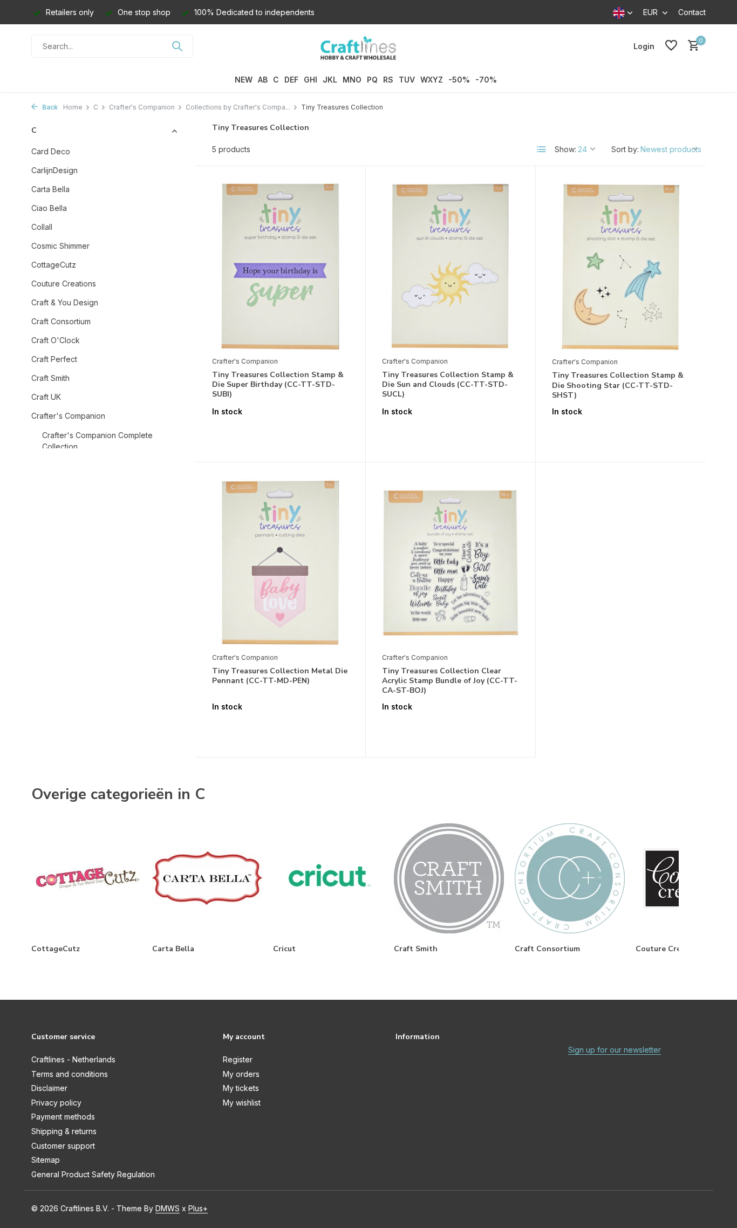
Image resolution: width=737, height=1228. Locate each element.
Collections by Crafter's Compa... (238, 107)
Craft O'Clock (55, 339)
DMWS (167, 1208)
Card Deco (50, 150)
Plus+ (198, 1208)
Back (49, 107)
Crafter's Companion (142, 107)
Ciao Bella (49, 207)
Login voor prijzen (280, 434)
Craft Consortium (61, 320)
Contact (692, 12)
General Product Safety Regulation (93, 1174)
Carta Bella (50, 188)
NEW (244, 79)
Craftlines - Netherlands (73, 1059)
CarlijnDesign (54, 169)
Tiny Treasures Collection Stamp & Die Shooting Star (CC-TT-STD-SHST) (618, 385)
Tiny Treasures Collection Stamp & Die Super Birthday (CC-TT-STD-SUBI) (278, 384)
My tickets (241, 1088)
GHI (310, 79)
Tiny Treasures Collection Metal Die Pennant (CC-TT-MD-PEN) (279, 676)
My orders (241, 1074)
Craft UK (46, 396)
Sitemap (45, 1159)
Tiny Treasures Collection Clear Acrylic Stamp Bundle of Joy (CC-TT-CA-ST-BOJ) (449, 680)
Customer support (63, 1145)
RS (388, 79)
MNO (352, 79)
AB (263, 79)
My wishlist (242, 1102)
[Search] (177, 45)
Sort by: (625, 149)
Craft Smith (50, 377)
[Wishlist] (671, 45)
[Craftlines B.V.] (368, 45)
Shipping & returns (64, 1131)
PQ (372, 79)
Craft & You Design (64, 301)
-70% (486, 79)
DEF (291, 79)
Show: (565, 149)
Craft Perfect (54, 358)
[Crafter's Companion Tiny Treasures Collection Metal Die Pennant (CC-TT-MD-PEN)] (280, 563)
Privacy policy (56, 1102)
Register (238, 1059)
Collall (41, 226)
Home (73, 107)
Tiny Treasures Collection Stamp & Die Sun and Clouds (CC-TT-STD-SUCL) (448, 384)
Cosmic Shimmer (60, 245)
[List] (542, 149)
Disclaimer (49, 1088)
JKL (330, 79)
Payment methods (63, 1116)
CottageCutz (53, 264)
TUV (407, 79)
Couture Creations (63, 283)
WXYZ (431, 79)
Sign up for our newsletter (614, 1049)
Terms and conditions (69, 1074)
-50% (459, 79)
